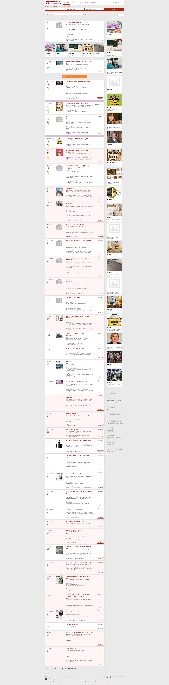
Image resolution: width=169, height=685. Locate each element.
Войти (121, 2)
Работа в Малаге (110, 437)
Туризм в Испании (110, 444)
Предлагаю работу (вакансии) (52, 18)
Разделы (90, 679)
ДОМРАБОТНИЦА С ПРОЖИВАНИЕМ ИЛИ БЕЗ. (78, 576)
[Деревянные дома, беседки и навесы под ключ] (114, 173)
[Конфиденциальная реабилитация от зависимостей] (75, 47)
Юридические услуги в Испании (113, 398)
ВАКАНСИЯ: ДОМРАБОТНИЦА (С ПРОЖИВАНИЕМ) (79, 455)
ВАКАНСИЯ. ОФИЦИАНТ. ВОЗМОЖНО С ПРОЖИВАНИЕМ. (76, 202)
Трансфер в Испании (111, 393)
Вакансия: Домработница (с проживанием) (112, 238)
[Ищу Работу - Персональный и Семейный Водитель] (114, 301)
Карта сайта (76, 679)
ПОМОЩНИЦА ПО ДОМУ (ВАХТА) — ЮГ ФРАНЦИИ (79, 632)
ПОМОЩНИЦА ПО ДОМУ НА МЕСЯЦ (75, 521)
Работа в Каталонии (111, 456)
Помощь (95, 679)
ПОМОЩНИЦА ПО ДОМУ (72, 429)
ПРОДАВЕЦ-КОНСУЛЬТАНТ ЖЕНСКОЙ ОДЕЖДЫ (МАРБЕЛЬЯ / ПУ (78, 396)
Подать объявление (57, 679)
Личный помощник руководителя (75, 116)
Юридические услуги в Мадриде (113, 402)
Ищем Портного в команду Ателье (114, 219)
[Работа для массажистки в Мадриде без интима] (114, 118)
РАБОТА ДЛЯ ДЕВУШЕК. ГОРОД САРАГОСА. (77, 150)
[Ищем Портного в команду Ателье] (114, 210)
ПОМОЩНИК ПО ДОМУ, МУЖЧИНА (75, 509)
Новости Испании (110, 428)
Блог (73, 2)
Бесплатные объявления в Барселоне (114, 412)
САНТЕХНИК (69, 611)
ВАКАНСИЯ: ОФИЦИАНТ (72, 625)
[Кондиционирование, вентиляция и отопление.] (62, 47)
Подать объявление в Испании (113, 439)
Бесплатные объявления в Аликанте (114, 409)
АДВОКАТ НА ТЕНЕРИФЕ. (112, 145)
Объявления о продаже (68, 679)
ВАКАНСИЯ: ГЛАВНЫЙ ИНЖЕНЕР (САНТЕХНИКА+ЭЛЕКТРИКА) (74, 531)
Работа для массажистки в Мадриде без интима (114, 128)
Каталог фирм (79, 2)
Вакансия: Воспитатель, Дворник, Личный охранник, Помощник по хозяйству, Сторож (77, 139)
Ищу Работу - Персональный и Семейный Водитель (113, 311)
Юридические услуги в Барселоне (114, 400)
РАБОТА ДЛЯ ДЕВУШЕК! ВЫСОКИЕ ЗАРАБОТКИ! (78, 61)
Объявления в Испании (112, 442)
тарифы (122, 676)
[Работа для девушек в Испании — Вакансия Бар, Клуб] (114, 356)
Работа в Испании (110, 430)
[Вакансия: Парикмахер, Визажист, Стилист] (114, 81)
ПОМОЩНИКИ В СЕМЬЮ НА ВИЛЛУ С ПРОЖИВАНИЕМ (75, 334)
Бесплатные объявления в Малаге (114, 416)
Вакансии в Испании (111, 451)
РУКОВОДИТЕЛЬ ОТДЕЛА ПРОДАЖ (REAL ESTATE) (79, 562)
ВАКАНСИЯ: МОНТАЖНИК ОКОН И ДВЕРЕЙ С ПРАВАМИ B (77, 317)
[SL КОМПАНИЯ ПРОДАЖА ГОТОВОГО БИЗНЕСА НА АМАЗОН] (114, 191)
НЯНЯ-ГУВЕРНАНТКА (71, 648)
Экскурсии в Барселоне (111, 405)
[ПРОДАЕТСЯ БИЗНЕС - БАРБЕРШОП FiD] (114, 375)
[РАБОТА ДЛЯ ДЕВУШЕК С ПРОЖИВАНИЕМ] (50, 47)
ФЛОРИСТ (68, 279)
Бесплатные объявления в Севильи (114, 421)
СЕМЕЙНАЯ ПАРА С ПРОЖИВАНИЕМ (75, 349)
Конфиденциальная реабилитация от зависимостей (73, 56)
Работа (86, 2)
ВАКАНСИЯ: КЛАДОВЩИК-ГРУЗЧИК (75, 224)
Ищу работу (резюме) (64, 18)
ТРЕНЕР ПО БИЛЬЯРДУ (72, 413)
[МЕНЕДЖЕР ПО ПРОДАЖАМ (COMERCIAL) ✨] (114, 100)
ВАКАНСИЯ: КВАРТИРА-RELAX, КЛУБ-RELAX (77, 381)
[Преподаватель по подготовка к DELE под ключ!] (114, 338)
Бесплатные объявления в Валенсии (114, 419)
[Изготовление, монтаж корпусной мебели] (99, 47)
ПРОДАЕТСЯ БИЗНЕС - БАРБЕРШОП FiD (114, 385)
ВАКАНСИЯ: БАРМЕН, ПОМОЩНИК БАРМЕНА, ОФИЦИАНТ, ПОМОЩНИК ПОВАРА (77, 595)
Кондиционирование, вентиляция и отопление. (62, 56)
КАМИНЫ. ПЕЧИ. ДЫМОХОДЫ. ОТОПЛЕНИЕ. (113, 256)
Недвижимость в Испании (112, 446)
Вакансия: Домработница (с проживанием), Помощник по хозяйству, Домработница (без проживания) (78, 167)
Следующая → (67, 668)
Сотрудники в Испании (111, 407)
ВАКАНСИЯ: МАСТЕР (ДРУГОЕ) (73, 298)
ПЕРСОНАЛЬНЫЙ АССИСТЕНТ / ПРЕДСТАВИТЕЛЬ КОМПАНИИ (78, 241)
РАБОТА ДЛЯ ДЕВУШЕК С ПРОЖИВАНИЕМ (50, 56)
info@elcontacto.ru (109, 677)
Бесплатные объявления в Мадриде (114, 414)
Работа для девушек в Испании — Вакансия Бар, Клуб (79, 82)
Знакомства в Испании (111, 395)
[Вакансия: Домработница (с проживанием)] (114, 228)
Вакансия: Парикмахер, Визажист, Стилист (77, 22)
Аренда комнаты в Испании (112, 391)
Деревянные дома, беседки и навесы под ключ (113, 183)
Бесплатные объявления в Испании (114, 388)
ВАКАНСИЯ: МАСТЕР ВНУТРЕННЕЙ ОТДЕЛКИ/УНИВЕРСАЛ (77, 258)
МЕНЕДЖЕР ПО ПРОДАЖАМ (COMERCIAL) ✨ (112, 110)
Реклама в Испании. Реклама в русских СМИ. (115, 449)
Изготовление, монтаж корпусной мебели (98, 56)
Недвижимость (93, 2)
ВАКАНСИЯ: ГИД (70, 361)
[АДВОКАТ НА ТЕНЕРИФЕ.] (114, 136)
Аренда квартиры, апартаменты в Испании (115, 433)
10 (62, 668)
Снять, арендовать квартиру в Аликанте (115, 423)
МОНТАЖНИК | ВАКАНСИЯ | (73, 473)
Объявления (66, 2)
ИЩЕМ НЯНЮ (69, 188)
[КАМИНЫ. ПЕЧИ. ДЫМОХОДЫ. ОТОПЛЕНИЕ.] (114, 246)
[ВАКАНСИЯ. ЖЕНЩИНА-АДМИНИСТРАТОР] (88, 47)
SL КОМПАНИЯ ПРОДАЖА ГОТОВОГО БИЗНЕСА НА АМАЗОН (114, 201)
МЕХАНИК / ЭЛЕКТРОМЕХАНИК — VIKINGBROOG (78, 441)
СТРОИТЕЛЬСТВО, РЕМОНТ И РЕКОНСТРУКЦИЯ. (78, 546)
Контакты (100, 679)
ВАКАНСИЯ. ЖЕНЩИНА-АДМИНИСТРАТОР (86, 56)
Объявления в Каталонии (112, 453)
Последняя (73, 668)
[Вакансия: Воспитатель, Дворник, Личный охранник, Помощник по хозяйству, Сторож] (114, 320)
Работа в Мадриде (118, 437)
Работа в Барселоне (111, 435)
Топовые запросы (110, 426)
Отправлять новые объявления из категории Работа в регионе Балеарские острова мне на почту (74, 76)
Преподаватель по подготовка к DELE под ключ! (114, 348)
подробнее (100, 40)
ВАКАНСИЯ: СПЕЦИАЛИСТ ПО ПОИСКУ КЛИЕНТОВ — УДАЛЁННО (79, 492)
